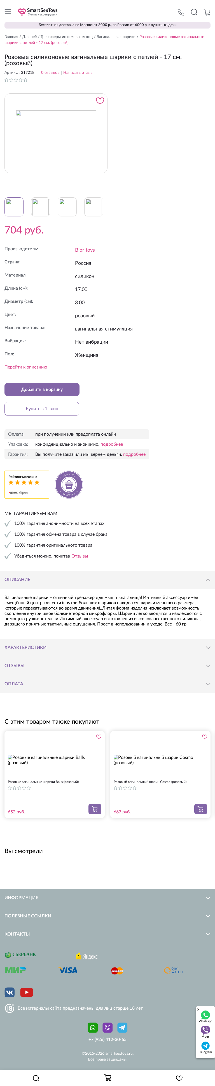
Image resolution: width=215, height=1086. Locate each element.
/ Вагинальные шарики (114, 37)
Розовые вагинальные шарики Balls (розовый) (43, 781)
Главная (11, 37)
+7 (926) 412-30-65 (107, 1039)
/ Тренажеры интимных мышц (65, 37)
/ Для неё (27, 37)
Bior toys (85, 250)
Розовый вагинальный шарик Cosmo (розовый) (150, 781)
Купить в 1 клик (42, 409)
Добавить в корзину (42, 389)
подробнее (112, 444)
